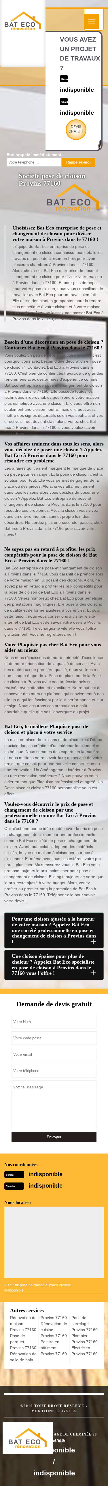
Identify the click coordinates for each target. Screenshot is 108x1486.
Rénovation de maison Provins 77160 (23, 1323)
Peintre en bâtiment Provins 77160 (54, 1347)
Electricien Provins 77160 (84, 1350)
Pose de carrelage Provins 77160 (84, 1323)
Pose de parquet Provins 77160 (23, 1341)
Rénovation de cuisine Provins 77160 (54, 1329)
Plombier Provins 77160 (84, 1338)
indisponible (45, 1174)
